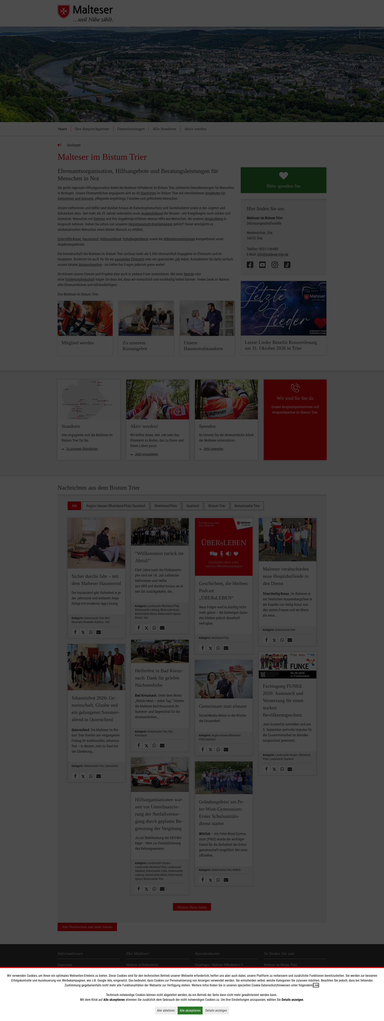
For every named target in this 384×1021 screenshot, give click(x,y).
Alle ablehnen (167, 1010)
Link (316, 985)
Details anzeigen (217, 1010)
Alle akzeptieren (191, 1010)
